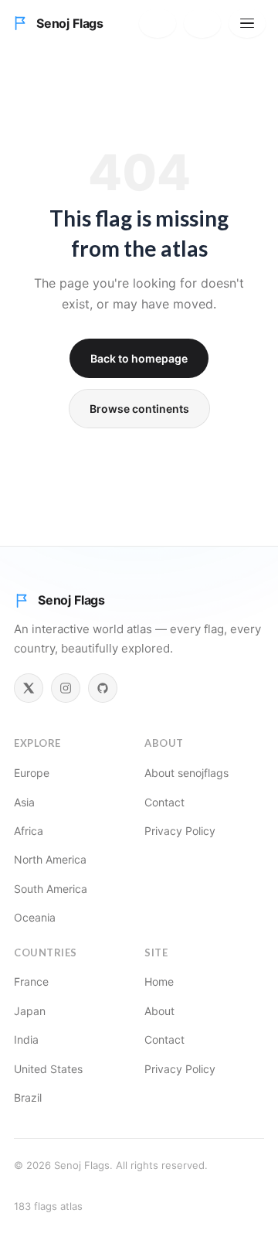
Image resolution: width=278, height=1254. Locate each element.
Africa (28, 830)
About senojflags (186, 772)
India (26, 1039)
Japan (30, 1010)
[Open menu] (247, 23)
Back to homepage (139, 358)
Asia (24, 802)
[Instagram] (65, 688)
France (31, 981)
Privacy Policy (179, 830)
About (159, 1010)
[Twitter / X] (28, 688)
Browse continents (139, 408)
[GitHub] (102, 688)
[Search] (157, 23)
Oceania (35, 917)
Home (159, 981)
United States (48, 1068)
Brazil (28, 1097)
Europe (31, 772)
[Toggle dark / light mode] (202, 23)
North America (50, 859)
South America (50, 888)
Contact (164, 802)
